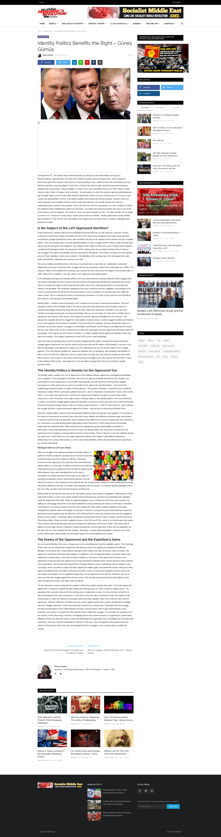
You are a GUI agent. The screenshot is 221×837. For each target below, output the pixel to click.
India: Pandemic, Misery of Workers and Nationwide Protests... (117, 814)
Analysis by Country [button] (72, 24)
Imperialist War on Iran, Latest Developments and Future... (115, 791)
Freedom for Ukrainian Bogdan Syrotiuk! (166, 116)
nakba (165, 357)
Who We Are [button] (152, 24)
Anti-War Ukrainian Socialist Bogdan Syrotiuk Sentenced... (165, 154)
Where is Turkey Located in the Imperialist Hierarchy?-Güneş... (51, 754)
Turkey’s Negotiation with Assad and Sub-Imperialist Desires (166, 221)
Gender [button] (137, 24)
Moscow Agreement (146, 357)
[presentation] (174, 284)
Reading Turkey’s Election (164, 258)
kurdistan (142, 351)
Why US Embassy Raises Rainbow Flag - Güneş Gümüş (118, 718)
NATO (141, 362)
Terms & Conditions (174, 832)
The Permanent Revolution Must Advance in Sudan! (157, 312)
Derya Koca (141, 318)
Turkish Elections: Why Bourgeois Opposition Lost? (167, 246)
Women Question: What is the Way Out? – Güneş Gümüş (109, 651)
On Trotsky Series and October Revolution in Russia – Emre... (85, 752)
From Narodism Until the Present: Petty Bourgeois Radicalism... (50, 720)
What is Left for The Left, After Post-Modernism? (116, 752)
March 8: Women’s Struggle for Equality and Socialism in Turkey (64, 651)
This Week (145, 108)
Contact (41, 2)
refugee (166, 340)
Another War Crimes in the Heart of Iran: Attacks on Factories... (117, 802)
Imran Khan (143, 346)
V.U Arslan (41, 726)
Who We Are (158, 140)
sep (158, 340)
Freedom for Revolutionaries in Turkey (166, 234)
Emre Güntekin (158, 251)
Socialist (74, 724)
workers (151, 340)
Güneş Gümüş (48, 55)
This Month (160, 108)
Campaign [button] (169, 24)
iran (158, 357)
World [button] (52, 24)
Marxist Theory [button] (97, 24)
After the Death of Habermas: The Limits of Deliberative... (85, 718)
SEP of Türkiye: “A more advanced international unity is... (167, 129)
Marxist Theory (48, 31)
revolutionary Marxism (172, 351)
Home (42, 24)
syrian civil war (154, 351)
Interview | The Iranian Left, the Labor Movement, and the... (166, 167)
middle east (155, 346)
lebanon (141, 340)
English (177, 2)
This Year (175, 108)
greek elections (168, 346)
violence (174, 357)
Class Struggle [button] (118, 24)
